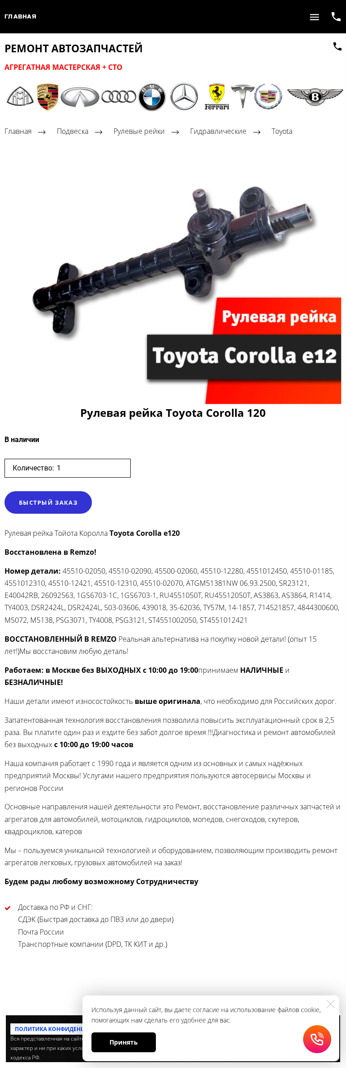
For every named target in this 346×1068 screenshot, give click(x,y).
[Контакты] (337, 46)
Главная (20, 17)
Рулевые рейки (139, 132)
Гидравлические (218, 132)
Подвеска (72, 132)
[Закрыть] (331, 1004)
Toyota (282, 132)
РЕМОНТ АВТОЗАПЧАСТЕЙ (74, 48)
